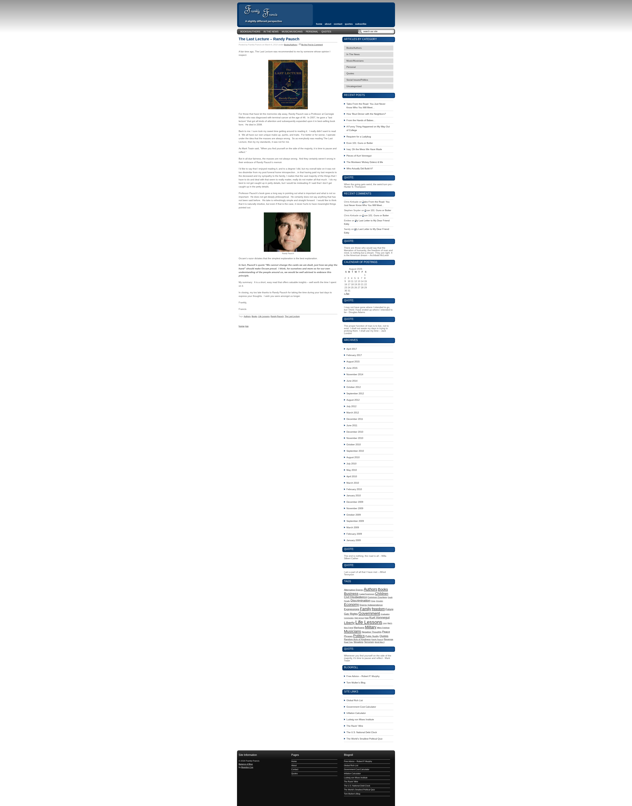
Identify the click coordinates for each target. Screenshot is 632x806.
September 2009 (355, 521)
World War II (379, 642)
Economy (351, 604)
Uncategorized (354, 86)
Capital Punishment (366, 594)
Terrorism (369, 642)
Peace (386, 631)
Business (351, 593)
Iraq (367, 617)
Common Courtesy (377, 597)
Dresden (379, 601)
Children (381, 593)
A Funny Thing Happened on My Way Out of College (368, 128)
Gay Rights (351, 613)
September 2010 (355, 451)
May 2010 (351, 470)
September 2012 (355, 393)
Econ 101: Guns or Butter (359, 143)
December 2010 (354, 432)
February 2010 (354, 489)
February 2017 (354, 355)
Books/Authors (250, 31)
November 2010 (354, 438)
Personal (312, 31)
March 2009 (352, 527)
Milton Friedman (383, 628)
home (319, 24)
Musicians (352, 631)
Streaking (358, 642)
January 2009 (353, 540)
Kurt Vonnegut (379, 617)
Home (294, 761)
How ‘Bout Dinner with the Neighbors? (366, 114)
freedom (378, 609)
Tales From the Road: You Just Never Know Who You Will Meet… (365, 106)
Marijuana (359, 627)
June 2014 (351, 381)
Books (254, 316)
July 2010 (351, 463)
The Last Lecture (292, 316)
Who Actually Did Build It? (359, 168)
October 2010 (353, 444)
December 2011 (354, 419)
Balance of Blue (246, 764)
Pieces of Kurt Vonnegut (358, 156)
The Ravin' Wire (354, 726)
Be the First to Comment (312, 45)
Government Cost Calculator (361, 707)
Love (385, 623)
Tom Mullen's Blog (355, 682)
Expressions (351, 609)
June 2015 (351, 368)
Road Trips (348, 642)
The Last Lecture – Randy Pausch (269, 39)
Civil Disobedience (355, 597)
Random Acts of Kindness (357, 639)
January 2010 (353, 495)
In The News (270, 31)
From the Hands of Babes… (361, 120)
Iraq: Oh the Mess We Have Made (364, 149)
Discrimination (360, 600)
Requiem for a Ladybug (358, 136)
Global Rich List (354, 700)
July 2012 (351, 406)
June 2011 (351, 425)
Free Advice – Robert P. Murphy (363, 676)
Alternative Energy (353, 589)
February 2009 (354, 534)
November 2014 (354, 374)
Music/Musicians (292, 31)
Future (389, 609)
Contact (338, 24)
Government (369, 613)
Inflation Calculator (356, 713)
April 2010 (351, 476)
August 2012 (353, 400)
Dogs (373, 601)
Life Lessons (264, 316)
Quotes (349, 24)
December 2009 (354, 502)
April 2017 (351, 349)
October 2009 (353, 515)
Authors (247, 316)
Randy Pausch (277, 316)
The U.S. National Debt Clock (361, 732)
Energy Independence (371, 605)
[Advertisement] (354, 11)
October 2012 (353, 387)
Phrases (348, 636)
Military (370, 627)
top (247, 326)
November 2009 (354, 508)
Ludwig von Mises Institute (360, 719)
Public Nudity (372, 636)
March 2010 (352, 483)
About (328, 24)
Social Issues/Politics (357, 80)
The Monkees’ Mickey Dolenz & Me (364, 162)
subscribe (360, 24)
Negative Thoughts (372, 632)
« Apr (346, 293)
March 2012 (352, 412)
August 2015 (353, 361)
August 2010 (353, 457)
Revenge (388, 639)
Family (365, 609)
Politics (359, 636)
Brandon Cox (247, 767)
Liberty (349, 622)
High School (359, 618)
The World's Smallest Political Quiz (364, 739)
